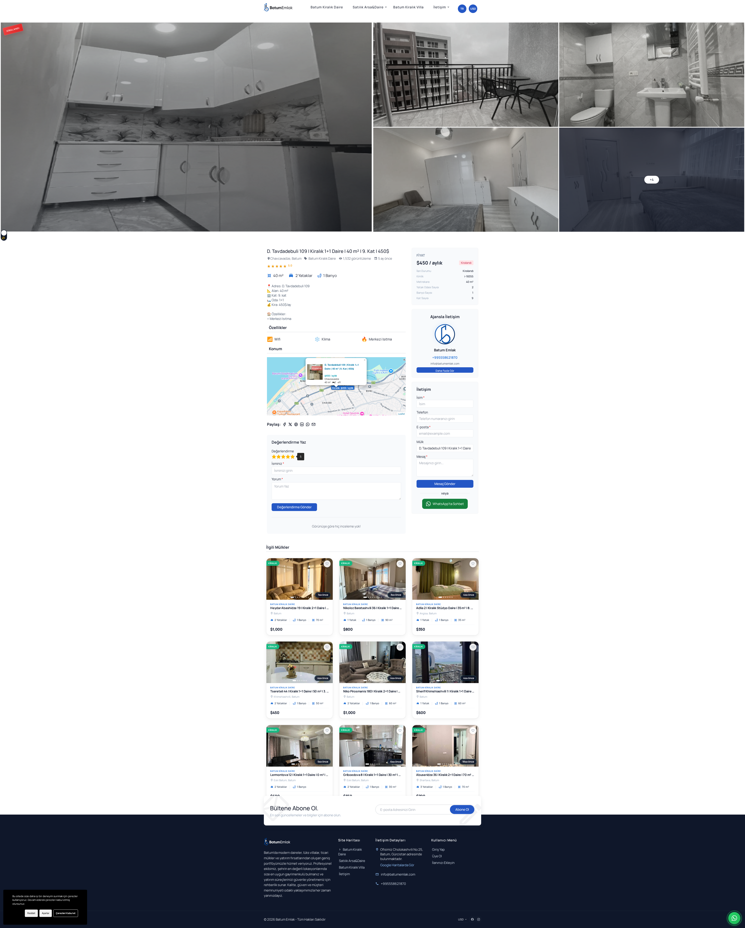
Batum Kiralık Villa (408, 7)
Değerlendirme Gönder (294, 507)
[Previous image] (271, 579)
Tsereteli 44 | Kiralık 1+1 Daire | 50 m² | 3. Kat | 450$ (299, 691)
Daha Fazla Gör (445, 371)
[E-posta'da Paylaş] (313, 424)
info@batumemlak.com (398, 874)
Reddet (31, 913)
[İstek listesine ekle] (327, 563)
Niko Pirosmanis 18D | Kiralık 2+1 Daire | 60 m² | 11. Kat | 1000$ (372, 691)
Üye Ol (437, 856)
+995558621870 (393, 883)
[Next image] (328, 579)
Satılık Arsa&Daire (368, 7)
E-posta (423, 427)
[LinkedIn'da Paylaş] (302, 424)
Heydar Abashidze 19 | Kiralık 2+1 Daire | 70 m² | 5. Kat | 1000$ (299, 608)
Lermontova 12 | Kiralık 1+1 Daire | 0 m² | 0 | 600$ (299, 775)
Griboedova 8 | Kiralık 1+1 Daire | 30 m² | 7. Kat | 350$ (372, 775)
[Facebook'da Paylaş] (284, 424)
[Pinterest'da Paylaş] (296, 424)
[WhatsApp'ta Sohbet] (734, 918)
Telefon (422, 412)
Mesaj (421, 456)
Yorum (277, 479)
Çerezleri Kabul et (65, 913)
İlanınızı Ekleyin (443, 862)
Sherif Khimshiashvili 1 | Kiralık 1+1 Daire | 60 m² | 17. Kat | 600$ (445, 691)
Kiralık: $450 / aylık (342, 388)
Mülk (420, 442)
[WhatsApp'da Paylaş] (308, 424)
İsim (420, 397)
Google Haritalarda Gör (397, 865)
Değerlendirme (283, 451)
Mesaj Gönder (444, 483)
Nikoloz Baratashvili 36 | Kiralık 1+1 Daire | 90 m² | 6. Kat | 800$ (372, 608)
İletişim (439, 7)
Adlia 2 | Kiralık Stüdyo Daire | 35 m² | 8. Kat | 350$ (445, 608)
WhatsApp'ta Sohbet (448, 503)
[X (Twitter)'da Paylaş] (290, 424)
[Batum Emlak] (278, 7)
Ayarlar (45, 913)
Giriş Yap (438, 849)
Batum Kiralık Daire (327, 7)
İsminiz (277, 463)
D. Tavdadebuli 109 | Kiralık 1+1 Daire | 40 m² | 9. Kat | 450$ (342, 366)
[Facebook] (472, 919)
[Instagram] (478, 919)
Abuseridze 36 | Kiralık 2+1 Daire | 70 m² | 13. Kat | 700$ (445, 775)
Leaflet (401, 413)
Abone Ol (462, 809)
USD (473, 8)
